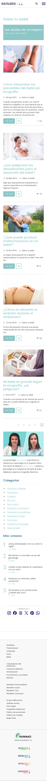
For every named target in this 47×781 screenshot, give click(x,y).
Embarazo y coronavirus (18, 508)
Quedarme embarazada (18, 524)
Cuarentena (12, 492)
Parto (9, 654)
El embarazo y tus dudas (17, 675)
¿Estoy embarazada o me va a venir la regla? (25, 545)
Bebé (9, 657)
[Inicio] (12, 4)
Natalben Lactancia (15, 693)
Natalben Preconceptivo (17, 685)
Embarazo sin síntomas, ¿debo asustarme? (22, 579)
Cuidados (11, 496)
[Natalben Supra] (23, 756)
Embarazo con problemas (18, 512)
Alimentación (12, 672)
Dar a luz (11, 500)
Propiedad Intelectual (16, 709)
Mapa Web (11, 718)
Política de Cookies (15, 715)
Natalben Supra (13, 688)
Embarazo (11, 651)
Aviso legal (11, 706)
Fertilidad (10, 645)
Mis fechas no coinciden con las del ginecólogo (24, 556)
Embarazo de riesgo (16, 516)
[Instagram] (9, 613)
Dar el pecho (13, 504)
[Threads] (20, 613)
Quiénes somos (13, 703)
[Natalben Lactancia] (23, 772)
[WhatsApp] (38, 613)
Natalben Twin (13, 690)
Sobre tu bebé (28, 97)
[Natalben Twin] (23, 764)
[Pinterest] (32, 613)
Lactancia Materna (15, 669)
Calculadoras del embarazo (14, 665)
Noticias (10, 678)
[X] (26, 613)
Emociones (12, 520)
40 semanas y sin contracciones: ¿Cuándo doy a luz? (22, 591)
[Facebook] (15, 613)
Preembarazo (12, 648)
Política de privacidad (16, 712)
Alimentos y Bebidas (16, 488)
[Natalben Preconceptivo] (23, 749)
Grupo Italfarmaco (14, 700)
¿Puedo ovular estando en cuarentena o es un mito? (25, 568)
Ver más (9, 120)
